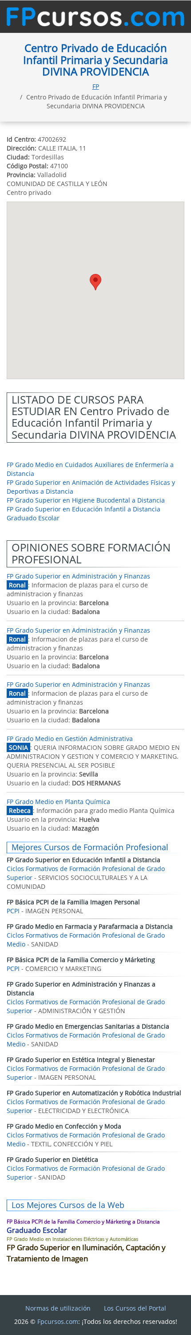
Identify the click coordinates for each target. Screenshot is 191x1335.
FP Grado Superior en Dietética (52, 1159)
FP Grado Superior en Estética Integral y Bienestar (81, 1059)
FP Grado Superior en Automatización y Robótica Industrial (94, 1093)
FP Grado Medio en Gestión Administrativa (70, 738)
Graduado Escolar (33, 518)
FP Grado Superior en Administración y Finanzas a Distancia (81, 988)
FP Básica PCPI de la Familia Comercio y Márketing (81, 959)
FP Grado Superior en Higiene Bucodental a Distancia (86, 500)
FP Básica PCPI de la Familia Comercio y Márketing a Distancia (83, 1221)
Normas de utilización (58, 1308)
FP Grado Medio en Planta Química (58, 801)
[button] (95, 282)
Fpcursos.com (57, 1321)
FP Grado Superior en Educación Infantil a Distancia (83, 509)
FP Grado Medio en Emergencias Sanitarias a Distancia (88, 1026)
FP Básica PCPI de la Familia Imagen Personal (73, 902)
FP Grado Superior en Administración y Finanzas (78, 576)
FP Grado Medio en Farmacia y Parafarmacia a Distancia (90, 926)
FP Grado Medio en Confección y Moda (64, 1126)
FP (95, 86)
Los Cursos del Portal (135, 1308)
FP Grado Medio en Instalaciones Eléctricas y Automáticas (72, 1239)
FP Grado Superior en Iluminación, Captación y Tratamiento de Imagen (86, 1252)
